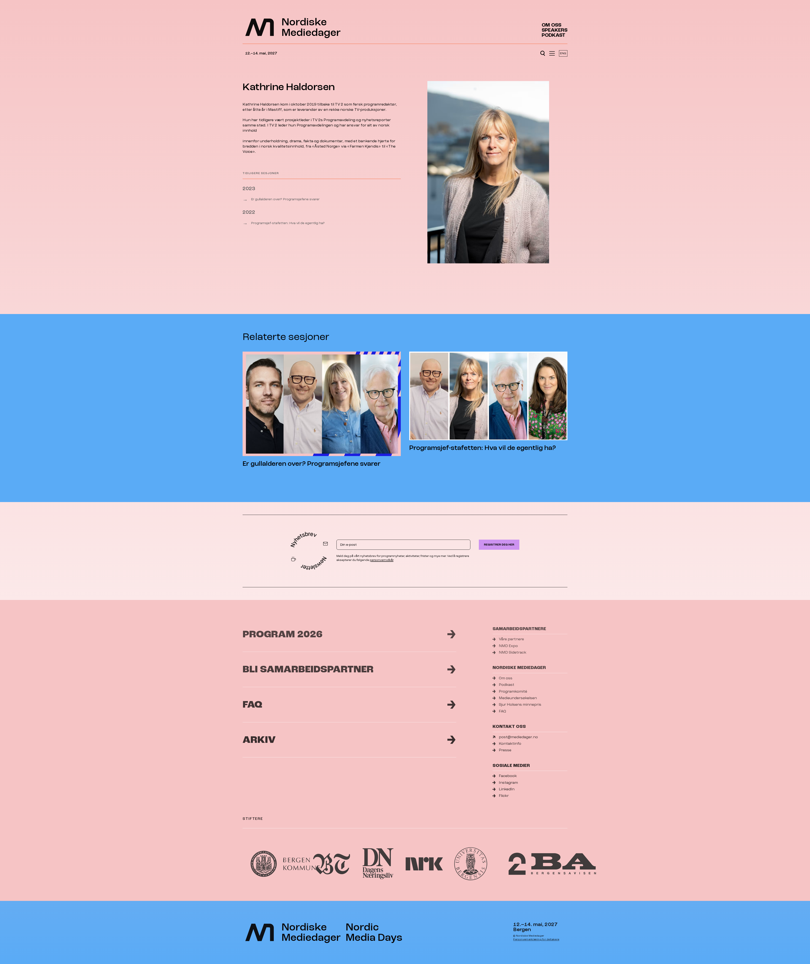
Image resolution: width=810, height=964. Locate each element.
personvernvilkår (381, 560)
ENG (563, 53)
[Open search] (542, 53)
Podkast (553, 35)
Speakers (554, 30)
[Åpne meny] (552, 53)
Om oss (551, 25)
